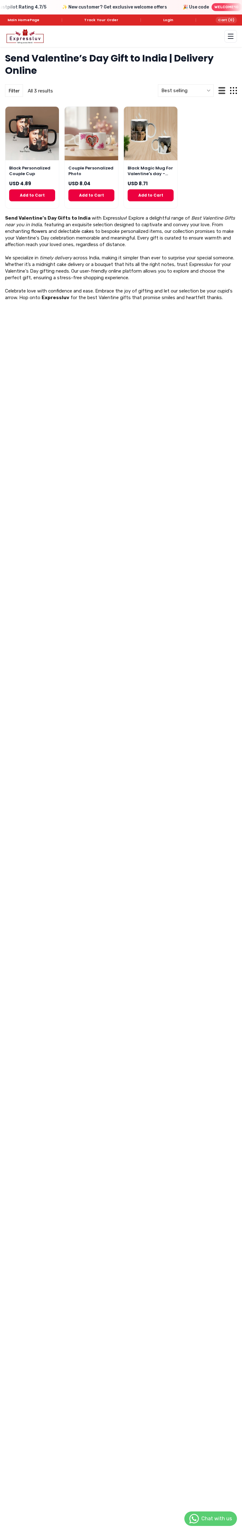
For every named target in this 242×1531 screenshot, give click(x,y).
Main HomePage (24, 19)
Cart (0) (226, 19)
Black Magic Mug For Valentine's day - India (150, 171)
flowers (39, 231)
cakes (88, 231)
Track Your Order (101, 19)
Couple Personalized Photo (90, 171)
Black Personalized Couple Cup (29, 171)
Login (168, 19)
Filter (14, 91)
